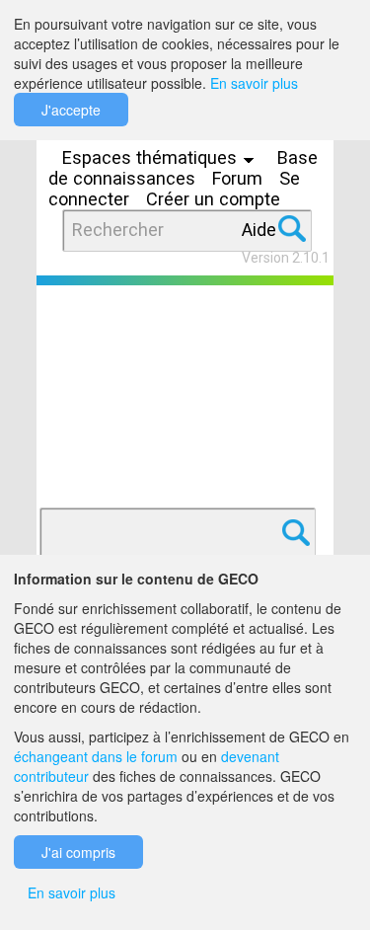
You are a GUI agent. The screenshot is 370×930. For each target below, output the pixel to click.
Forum (237, 178)
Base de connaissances (183, 168)
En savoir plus (254, 83)
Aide (259, 229)
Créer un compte (213, 199)
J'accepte (71, 109)
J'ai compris (78, 852)
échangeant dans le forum (96, 756)
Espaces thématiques (152, 157)
